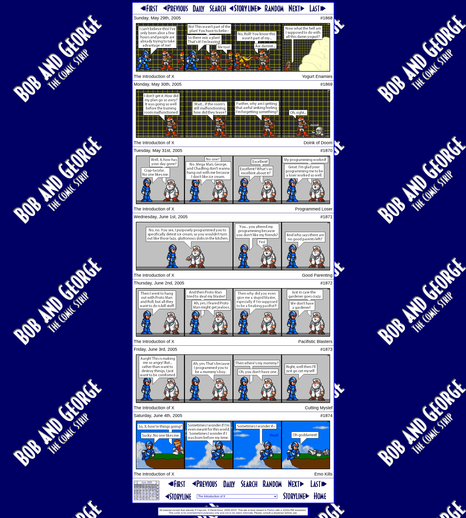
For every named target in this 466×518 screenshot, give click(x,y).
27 (139, 498)
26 (135, 498)
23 (148, 495)
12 (135, 492)
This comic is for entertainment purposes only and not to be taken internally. (211, 512)
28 (142, 498)
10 (151, 489)
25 (154, 495)
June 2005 (146, 482)
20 (139, 495)
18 (154, 492)
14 (142, 492)
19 (135, 495)
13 (139, 492)
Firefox (271, 510)
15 (145, 492)
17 (151, 492)
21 (142, 495)
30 (139, 486)
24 (151, 495)
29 (135, 486)
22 (145, 495)
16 (148, 492)
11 (155, 489)
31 (142, 486)
